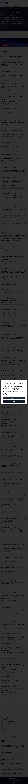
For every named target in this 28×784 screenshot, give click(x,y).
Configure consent (14, 398)
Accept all (14, 401)
